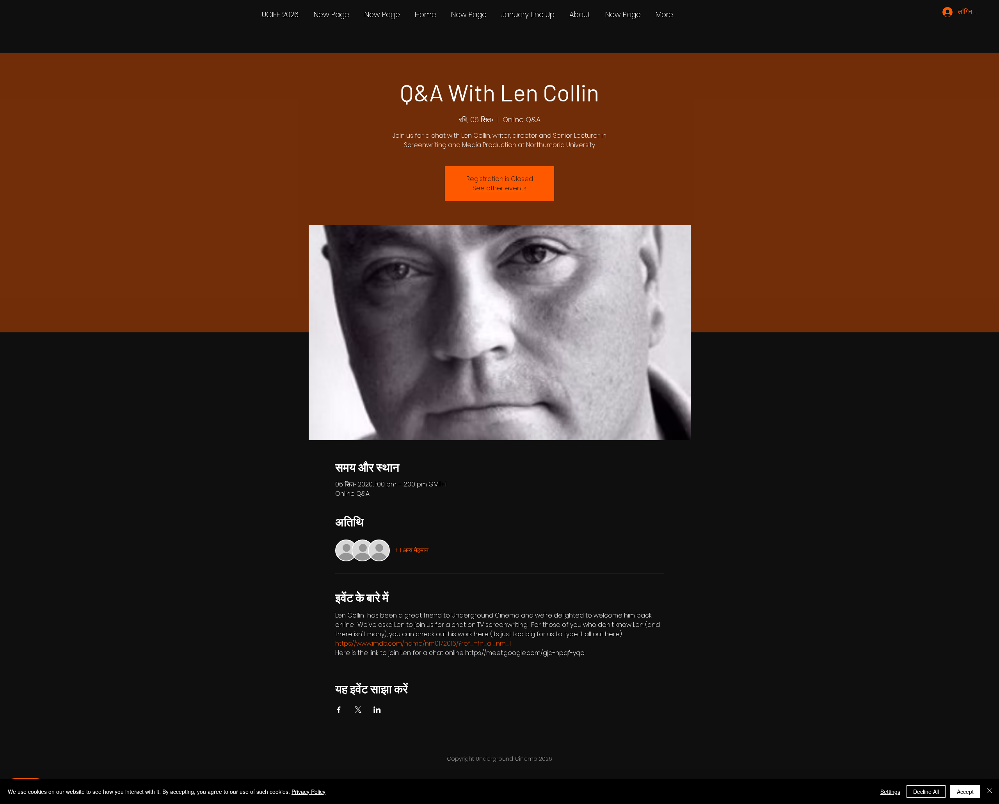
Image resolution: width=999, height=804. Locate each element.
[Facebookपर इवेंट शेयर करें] (339, 709)
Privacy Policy (308, 791)
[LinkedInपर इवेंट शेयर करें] (377, 709)
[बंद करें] (989, 791)
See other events (499, 188)
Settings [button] (890, 791)
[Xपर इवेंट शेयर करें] (358, 709)
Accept (965, 791)
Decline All (926, 791)
